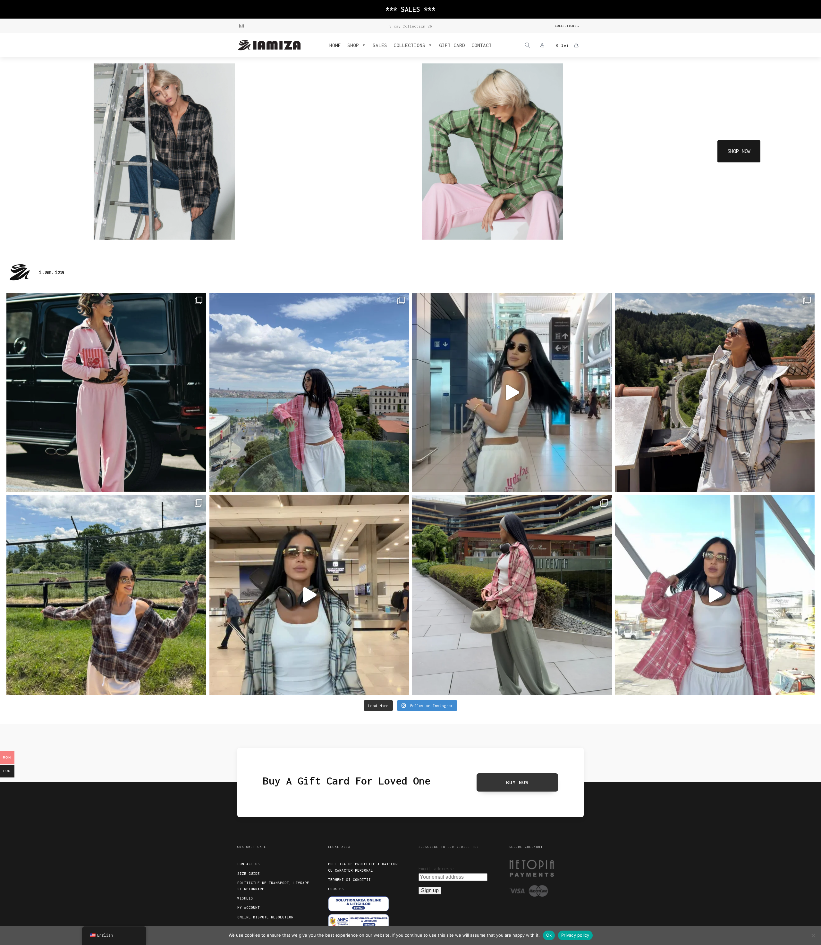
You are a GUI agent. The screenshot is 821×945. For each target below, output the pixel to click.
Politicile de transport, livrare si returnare (273, 886)
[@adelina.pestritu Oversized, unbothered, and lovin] (106, 595)
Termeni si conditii (349, 880)
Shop (353, 45)
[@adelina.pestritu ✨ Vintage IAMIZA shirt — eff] (512, 595)
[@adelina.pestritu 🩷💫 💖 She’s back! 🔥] (309, 392)
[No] (813, 935)
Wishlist (246, 898)
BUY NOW (517, 782)
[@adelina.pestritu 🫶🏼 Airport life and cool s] (715, 595)
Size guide (248, 873)
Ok (549, 935)
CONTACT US (248, 864)
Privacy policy (575, 935)
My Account (248, 907)
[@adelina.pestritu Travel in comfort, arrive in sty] (309, 595)
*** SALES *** (410, 9)
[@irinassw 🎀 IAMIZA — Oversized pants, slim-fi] (106, 392)
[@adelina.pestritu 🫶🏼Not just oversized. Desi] (715, 392)
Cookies (336, 889)
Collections (565, 26)
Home (335, 45)
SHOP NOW (738, 151)
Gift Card (452, 45)
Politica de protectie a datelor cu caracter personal (363, 867)
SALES (380, 45)
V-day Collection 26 (410, 26)
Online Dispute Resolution (265, 917)
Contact (481, 45)
